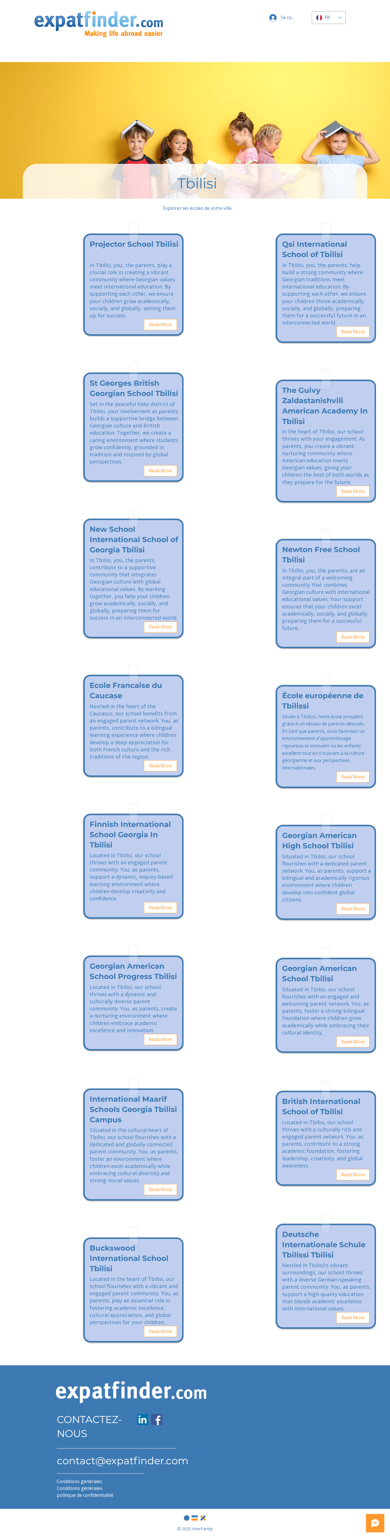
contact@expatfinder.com (122, 1461)
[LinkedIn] (142, 1419)
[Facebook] (156, 1419)
